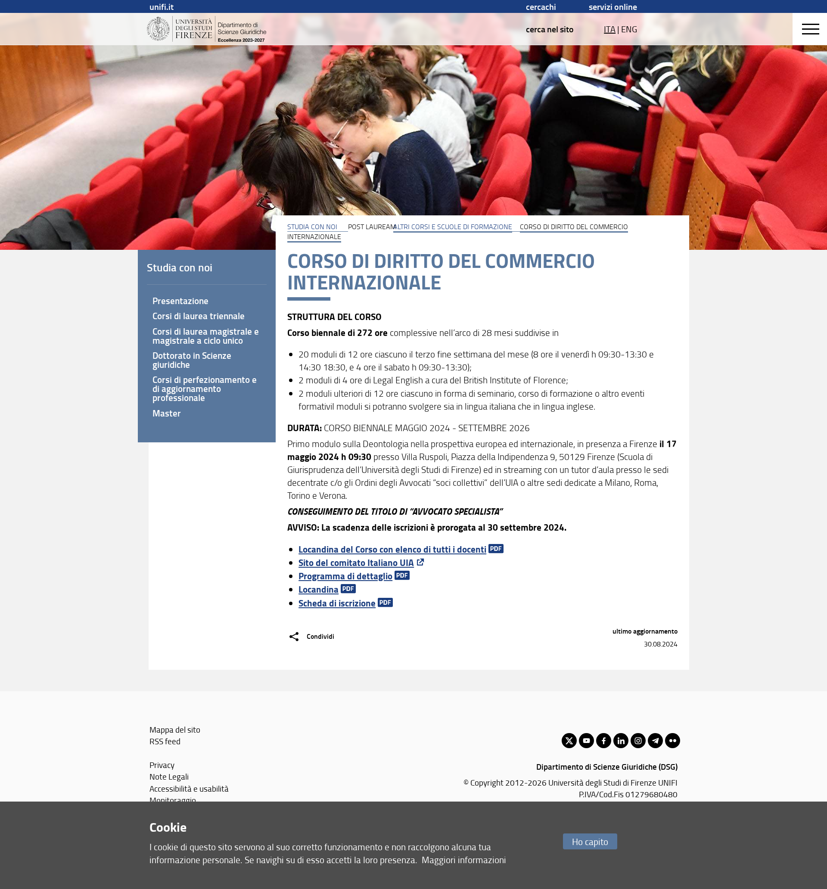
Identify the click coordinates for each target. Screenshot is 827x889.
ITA (610, 29)
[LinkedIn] (620, 740)
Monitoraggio (172, 800)
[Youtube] (586, 740)
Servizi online (613, 6)
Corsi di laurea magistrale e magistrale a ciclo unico (205, 336)
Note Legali (169, 776)
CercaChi (541, 6)
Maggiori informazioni (464, 859)
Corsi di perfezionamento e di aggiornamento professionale (204, 388)
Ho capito (590, 841)
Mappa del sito (174, 729)
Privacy (161, 765)
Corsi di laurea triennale (198, 315)
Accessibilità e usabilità (189, 788)
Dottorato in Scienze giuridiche (191, 360)
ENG (629, 29)
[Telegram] (655, 740)
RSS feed (164, 741)
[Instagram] (638, 740)
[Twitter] (569, 740)
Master (166, 413)
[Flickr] (672, 740)
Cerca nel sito (550, 29)
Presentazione (180, 300)
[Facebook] (603, 740)
